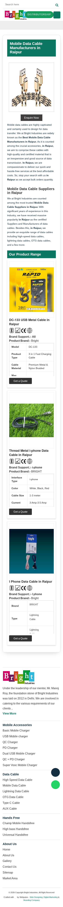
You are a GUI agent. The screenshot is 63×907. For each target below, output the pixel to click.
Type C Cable (11, 802)
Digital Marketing (51, 897)
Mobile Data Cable (14, 785)
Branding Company (31, 900)
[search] (56, 5)
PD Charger (10, 747)
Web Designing (36, 897)
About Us (8, 855)
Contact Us (9, 866)
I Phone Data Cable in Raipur (30, 581)
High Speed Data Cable (17, 779)
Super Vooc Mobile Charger (20, 765)
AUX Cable (10, 808)
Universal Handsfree (15, 834)
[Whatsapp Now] (55, 784)
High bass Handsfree (16, 828)
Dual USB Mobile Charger (19, 753)
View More (9, 713)
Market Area (10, 878)
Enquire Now (31, 117)
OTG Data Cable (13, 797)
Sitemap (8, 872)
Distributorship (39, 14)
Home (6, 849)
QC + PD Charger (14, 759)
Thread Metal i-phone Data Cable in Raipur (28, 452)
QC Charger (10, 742)
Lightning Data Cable (16, 791)
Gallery (7, 860)
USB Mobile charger (15, 736)
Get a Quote (20, 380)
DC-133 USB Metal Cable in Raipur (29, 321)
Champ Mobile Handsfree (18, 823)
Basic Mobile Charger (16, 730)
